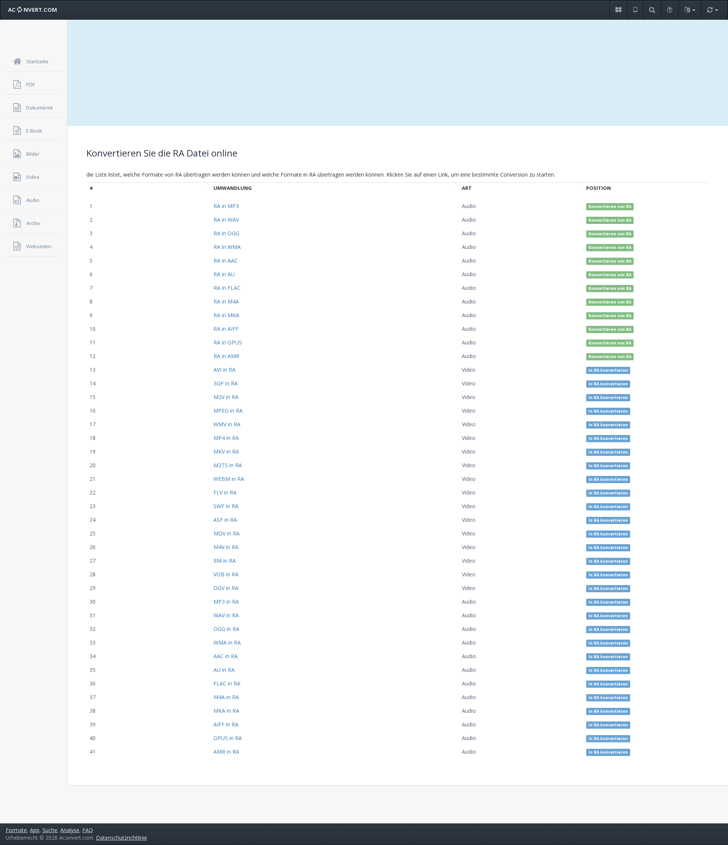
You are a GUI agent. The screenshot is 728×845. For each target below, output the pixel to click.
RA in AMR (226, 356)
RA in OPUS (227, 342)
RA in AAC (225, 260)
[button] (618, 10)
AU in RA (224, 669)
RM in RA (224, 560)
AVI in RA (224, 369)
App (34, 830)
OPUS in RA (227, 738)
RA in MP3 (226, 206)
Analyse (69, 830)
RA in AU (224, 274)
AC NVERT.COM (32, 9)
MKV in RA (226, 451)
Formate (16, 830)
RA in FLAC (226, 287)
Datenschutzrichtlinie (121, 837)
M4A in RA (226, 697)
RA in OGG (226, 233)
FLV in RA (225, 492)
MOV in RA (226, 533)
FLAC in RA (226, 683)
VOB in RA (225, 574)
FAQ (87, 830)
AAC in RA (225, 656)
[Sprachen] (689, 10)
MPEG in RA (228, 410)
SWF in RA (225, 506)
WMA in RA (227, 642)
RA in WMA (227, 246)
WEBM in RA (228, 478)
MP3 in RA (226, 601)
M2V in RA (225, 397)
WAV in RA (226, 615)
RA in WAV (226, 219)
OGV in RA (225, 588)
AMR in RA (226, 751)
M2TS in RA (227, 465)
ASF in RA (225, 519)
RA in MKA (226, 315)
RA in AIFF (225, 328)
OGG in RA (226, 628)
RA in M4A (226, 301)
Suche (49, 830)
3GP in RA (225, 383)
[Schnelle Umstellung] (712, 10)
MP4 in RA (226, 437)
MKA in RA (226, 710)
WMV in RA (226, 424)
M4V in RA (225, 547)
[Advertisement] (397, 73)
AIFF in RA (225, 724)
